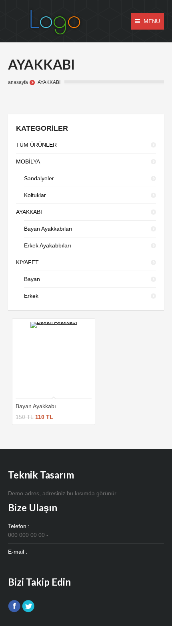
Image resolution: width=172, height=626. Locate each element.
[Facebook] (14, 606)
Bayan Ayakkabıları (48, 228)
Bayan (32, 279)
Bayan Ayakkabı (36, 406)
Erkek (31, 296)
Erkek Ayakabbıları (47, 245)
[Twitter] (28, 606)
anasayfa (18, 82)
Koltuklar (35, 195)
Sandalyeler (39, 178)
